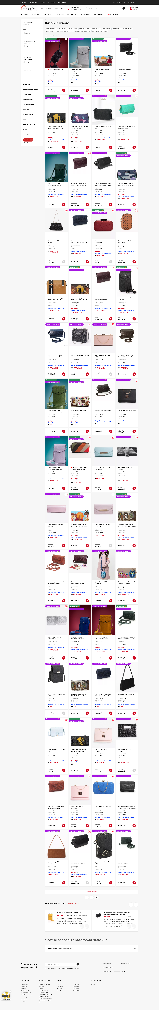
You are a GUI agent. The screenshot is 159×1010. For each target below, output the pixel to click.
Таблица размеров (44, 996)
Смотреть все (72, 903)
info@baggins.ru (125, 963)
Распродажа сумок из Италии (99, 31)
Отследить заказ (25, 990)
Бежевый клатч (50, 31)
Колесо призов (61, 2)
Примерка (23, 988)
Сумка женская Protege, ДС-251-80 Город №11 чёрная (78, 751)
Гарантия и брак (43, 992)
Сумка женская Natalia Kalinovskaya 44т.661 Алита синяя (56, 356)
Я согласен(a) (62, 968)
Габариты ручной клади (45, 994)
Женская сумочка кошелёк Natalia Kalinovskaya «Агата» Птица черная (127, 808)
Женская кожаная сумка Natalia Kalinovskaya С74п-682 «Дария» (102, 299)
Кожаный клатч (106, 28)
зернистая (28, 57)
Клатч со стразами (95, 28)
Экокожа (27, 43)
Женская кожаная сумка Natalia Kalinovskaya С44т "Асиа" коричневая (126, 356)
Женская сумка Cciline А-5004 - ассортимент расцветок (79, 469)
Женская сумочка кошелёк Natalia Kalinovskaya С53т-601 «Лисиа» (56, 583)
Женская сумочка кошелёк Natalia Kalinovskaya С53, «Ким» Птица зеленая (126, 863)
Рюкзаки (59, 988)
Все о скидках (24, 986)
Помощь (23, 2)
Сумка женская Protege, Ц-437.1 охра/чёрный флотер (55, 299)
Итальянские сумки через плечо (82, 31)
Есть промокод (29, 22)
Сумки (53, 19)
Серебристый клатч (127, 28)
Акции (27, 24)
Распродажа (76, 990)
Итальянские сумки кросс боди (64, 31)
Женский (27, 33)
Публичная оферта (26, 992)
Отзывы (42, 2)
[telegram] (124, 971)
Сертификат (76, 988)
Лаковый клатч (116, 28)
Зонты (59, 990)
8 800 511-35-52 (107, 963)
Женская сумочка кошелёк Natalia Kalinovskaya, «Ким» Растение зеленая (126, 638)
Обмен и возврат (43, 990)
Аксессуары (76, 986)
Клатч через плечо (84, 28)
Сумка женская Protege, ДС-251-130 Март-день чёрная (102, 71)
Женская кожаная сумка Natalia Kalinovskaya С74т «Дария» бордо (79, 185)
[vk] (122, 971)
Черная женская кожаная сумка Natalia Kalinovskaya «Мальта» (103, 185)
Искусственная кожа (31, 46)
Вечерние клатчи (61, 28)
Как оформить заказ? (44, 984)
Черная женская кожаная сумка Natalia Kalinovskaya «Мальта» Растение (79, 863)
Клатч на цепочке (50, 28)
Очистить (26, 142)
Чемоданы (60, 986)
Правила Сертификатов (45, 998)
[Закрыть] (10, 991)
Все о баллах (24, 984)
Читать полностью (115, 926)
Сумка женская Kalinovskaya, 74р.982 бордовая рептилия (77, 583)
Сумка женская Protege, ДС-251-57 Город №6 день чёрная (79, 526)
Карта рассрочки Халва (45, 1000)
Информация (33, 2)
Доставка (41, 986)
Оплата (41, 988)
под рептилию (29, 59)
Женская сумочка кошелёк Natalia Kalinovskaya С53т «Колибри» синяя (79, 242)
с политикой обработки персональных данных (66, 968)
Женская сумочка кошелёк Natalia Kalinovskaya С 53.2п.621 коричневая (103, 412)
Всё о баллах (51, 2)
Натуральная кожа (30, 41)
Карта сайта (42, 1002)
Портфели (76, 984)
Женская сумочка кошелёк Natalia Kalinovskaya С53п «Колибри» (103, 695)
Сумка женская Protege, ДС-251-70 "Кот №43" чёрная (78, 695)
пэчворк (27, 62)
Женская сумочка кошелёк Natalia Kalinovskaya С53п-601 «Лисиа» (56, 808)
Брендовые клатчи (72, 28)
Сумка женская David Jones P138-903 (69, 912)
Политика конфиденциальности (26, 995)
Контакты (23, 1001)
